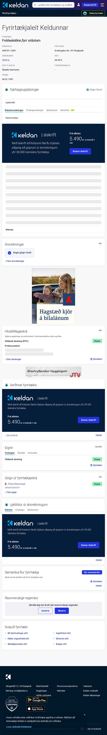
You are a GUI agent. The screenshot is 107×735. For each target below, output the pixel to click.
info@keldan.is (21, 691)
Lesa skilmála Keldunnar (19, 727)
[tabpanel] (53, 459)
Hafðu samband (43, 695)
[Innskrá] (78, 5)
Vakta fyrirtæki (96, 13)
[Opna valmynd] (102, 4)
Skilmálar (61, 691)
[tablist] (53, 110)
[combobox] (56, 5)
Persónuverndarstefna (67, 686)
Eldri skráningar (14, 359)
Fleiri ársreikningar (15, 261)
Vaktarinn (87, 686)
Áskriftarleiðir (42, 686)
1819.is (5, 60)
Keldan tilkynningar (91, 695)
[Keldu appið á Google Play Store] (36, 700)
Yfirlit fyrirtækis (9, 13)
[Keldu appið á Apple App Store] (36, 708)
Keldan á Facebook (93, 729)
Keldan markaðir (90, 691)
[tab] (14, 110)
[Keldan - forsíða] (24, 135)
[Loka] (46, 715)
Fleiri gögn (12, 492)
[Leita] (35, 5)
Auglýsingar (41, 691)
